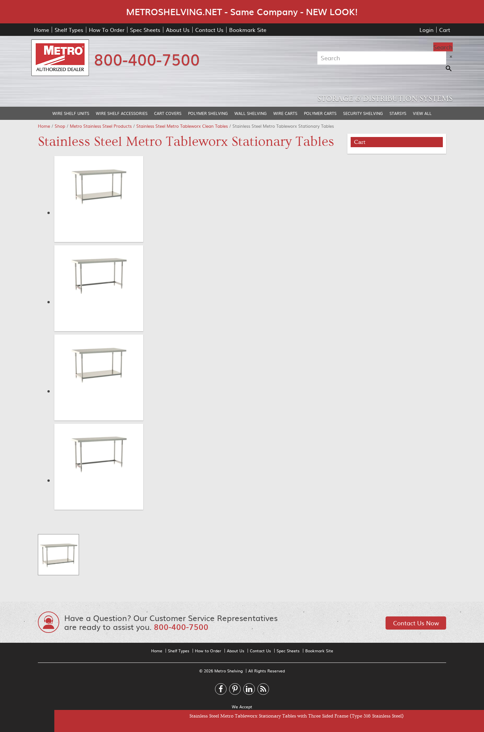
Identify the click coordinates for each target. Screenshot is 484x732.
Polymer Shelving (208, 113)
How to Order (208, 651)
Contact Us (209, 30)
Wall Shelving (250, 113)
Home (41, 30)
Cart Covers (167, 113)
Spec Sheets (145, 30)
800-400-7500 (147, 59)
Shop (60, 126)
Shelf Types (69, 30)
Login (426, 30)
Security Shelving (363, 113)
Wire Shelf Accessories (122, 113)
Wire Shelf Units (70, 113)
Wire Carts (285, 113)
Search (443, 46)
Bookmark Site (247, 30)
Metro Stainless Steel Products (101, 126)
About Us (178, 30)
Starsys (398, 113)
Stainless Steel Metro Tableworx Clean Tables (182, 126)
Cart (444, 30)
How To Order (106, 30)
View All (422, 113)
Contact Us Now (416, 622)
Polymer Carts (320, 113)
